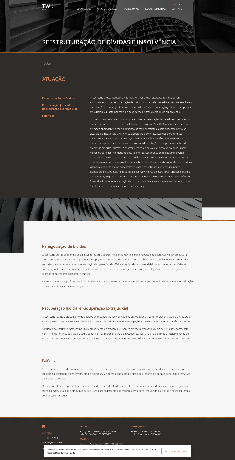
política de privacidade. (64, 452)
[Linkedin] (43, 426)
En (180, 4)
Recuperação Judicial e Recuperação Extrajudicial (59, 107)
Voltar (48, 63)
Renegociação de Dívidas (59, 98)
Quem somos (83, 8)
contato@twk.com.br (52, 442)
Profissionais (131, 8)
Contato (177, 8)
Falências (48, 116)
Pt (175, 4)
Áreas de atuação (107, 8)
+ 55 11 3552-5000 (51, 437)
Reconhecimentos (155, 8)
